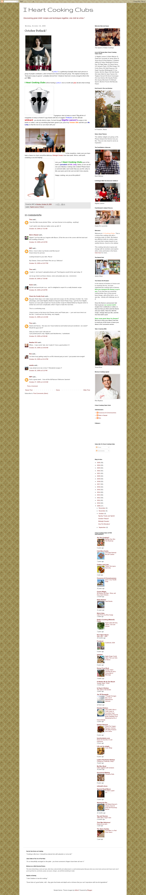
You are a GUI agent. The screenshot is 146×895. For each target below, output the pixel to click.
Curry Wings (108, 748)
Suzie (31, 285)
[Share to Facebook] (62, 204)
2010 (99, 503)
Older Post (86, 390)
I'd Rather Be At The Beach (106, 681)
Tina (30, 219)
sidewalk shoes (102, 786)
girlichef (99, 654)
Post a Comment (32, 386)
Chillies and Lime (103, 564)
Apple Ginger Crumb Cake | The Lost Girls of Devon (111, 658)
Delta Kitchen (101, 599)
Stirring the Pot (102, 802)
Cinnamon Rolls (109, 774)
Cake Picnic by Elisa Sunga (105, 615)
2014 (99, 492)
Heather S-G (33, 342)
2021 (99, 473)
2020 (99, 476)
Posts (99, 447)
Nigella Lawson (34, 207)
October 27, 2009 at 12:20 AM (38, 382)
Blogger (89, 890)
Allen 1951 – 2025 (102, 636)
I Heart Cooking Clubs (58, 9)
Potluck (42, 207)
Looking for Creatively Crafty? (105, 761)
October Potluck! (103, 518)
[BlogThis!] (58, 204)
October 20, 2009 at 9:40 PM (38, 290)
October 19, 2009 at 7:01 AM (38, 228)
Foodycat (100, 641)
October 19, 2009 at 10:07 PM (38, 263)
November (102, 511)
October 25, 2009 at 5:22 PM (38, 370)
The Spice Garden (103, 829)
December (102, 508)
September (102, 527)
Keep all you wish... (102, 824)
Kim (30, 354)
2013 (99, 495)
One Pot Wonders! (104, 524)
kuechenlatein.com (103, 738)
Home (58, 390)
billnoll (77, 890)
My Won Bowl (101, 766)
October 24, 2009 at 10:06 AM (38, 347)
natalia (31, 365)
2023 (99, 468)
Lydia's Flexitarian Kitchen (106, 760)
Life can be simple (103, 746)
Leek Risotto (108, 601)
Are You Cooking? (103, 537)
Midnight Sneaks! (103, 521)
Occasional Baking (103, 772)
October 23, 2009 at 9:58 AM (38, 336)
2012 (99, 497)
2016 (99, 487)
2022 (99, 470)
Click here (98, 253)
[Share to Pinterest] (64, 204)
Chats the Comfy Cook (36, 296)
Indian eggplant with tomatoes (105, 768)
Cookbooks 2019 (110, 642)
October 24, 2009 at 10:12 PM (38, 359)
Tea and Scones (102, 816)
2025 (99, 462)
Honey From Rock (103, 668)
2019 (99, 479)
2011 (98, 500)
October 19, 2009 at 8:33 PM (38, 242)
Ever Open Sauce (103, 635)
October (101, 513)
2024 (99, 465)
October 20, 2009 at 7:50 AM (38, 278)
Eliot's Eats (100, 613)
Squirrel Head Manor (104, 789)
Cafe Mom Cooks (102, 551)
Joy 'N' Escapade (102, 694)
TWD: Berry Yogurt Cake (104, 817)
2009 (99, 506)
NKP (30, 248)
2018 (99, 481)
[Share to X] (60, 204)
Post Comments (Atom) (40, 393)
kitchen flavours (102, 724)
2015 (99, 489)
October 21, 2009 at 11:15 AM (38, 317)
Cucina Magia (101, 591)
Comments (100, 451)
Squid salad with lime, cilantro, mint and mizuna (111, 624)
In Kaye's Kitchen (103, 688)
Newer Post (28, 390)
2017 (99, 484)
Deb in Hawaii (33, 235)
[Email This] (57, 204)
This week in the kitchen (104, 689)
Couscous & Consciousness (107, 412)
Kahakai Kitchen (102, 708)
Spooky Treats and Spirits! (106, 516)
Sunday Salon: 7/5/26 (103, 683)
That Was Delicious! (103, 822)
